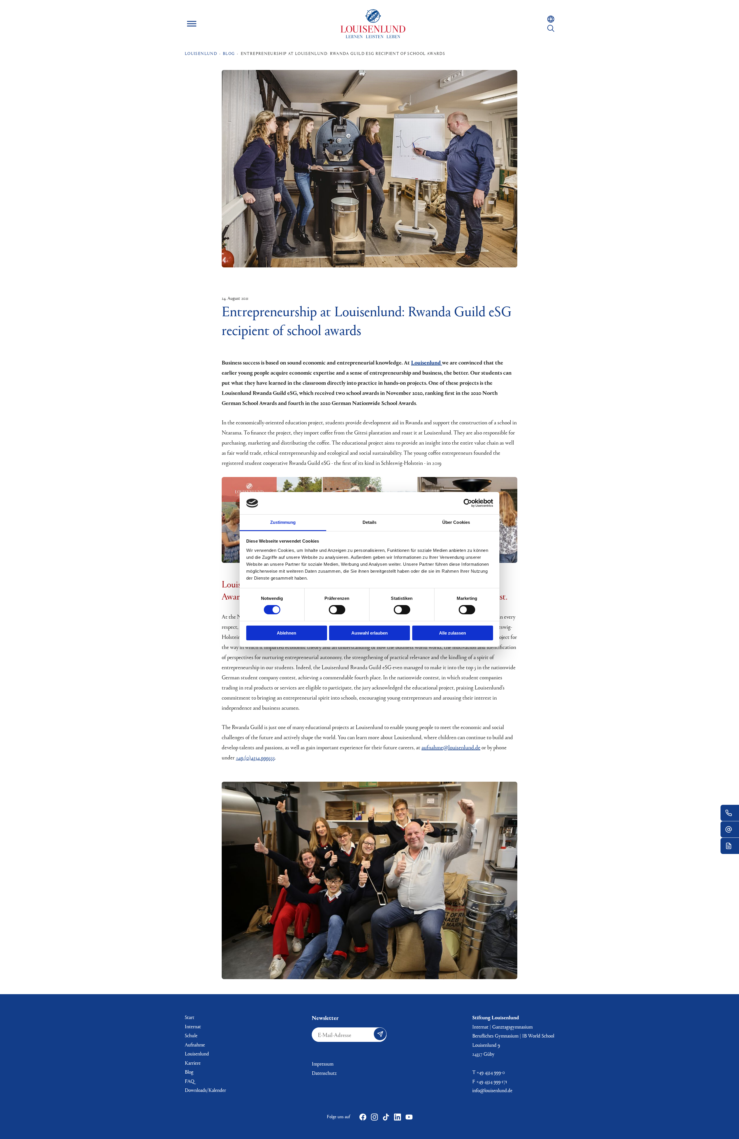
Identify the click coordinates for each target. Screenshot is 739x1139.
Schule (191, 1035)
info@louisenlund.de (492, 1090)
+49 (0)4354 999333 (255, 757)
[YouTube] (409, 1117)
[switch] (337, 609)
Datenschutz (324, 1073)
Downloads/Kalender (205, 1090)
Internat (193, 1026)
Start (189, 1017)
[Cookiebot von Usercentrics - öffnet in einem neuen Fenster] (468, 503)
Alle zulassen (452, 632)
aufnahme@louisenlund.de (450, 747)
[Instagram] (374, 1117)
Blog (189, 1071)
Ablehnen (286, 632)
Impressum (322, 1063)
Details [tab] (370, 522)
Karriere (193, 1062)
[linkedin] (397, 1117)
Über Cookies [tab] (456, 522)
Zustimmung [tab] (283, 522)
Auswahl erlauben (369, 632)
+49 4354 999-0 (491, 1072)
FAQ (189, 1081)
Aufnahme (195, 1044)
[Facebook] (362, 1117)
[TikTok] (385, 1117)
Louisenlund (373, 23)
